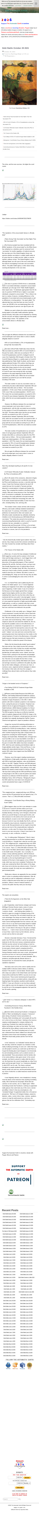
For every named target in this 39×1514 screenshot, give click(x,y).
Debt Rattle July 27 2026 (9, 1260)
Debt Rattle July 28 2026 (26, 1257)
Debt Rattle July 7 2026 (9, 1289)
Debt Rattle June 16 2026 (26, 1317)
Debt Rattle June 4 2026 (26, 1335)
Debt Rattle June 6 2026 (26, 1332)
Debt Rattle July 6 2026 (26, 1289)
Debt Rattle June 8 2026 (26, 1329)
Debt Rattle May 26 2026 (9, 1349)
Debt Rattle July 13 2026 (9, 1280)
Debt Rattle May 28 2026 (9, 1346)
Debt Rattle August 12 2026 (9, 1236)
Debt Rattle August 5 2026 (26, 1245)
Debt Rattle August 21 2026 (26, 1222)
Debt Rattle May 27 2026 (26, 1346)
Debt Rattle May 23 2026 (26, 1352)
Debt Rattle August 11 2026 (26, 1236)
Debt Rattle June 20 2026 (26, 1312)
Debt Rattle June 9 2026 (9, 1329)
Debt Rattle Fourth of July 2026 (26, 1291)
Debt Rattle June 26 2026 (26, 1303)
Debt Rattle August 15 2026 (26, 1231)
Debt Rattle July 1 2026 (9, 1297)
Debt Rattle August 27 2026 (26, 1213)
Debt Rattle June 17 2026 (9, 1317)
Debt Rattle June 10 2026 (26, 1326)
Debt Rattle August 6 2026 (9, 1245)
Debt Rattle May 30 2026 (9, 1344)
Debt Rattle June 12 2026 (26, 1323)
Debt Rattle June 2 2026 (26, 1338)
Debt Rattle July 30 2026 (26, 1254)
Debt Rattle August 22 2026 (9, 1222)
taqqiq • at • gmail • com (19, 1507)
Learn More (18, 5)
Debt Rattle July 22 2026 (26, 1265)
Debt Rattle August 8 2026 (9, 1242)
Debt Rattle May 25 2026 (26, 1349)
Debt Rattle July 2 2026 (26, 1294)
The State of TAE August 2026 (9, 1231)
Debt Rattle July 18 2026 (26, 1271)
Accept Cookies (28, 5)
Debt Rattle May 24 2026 (9, 1352)
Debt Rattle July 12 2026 (26, 1280)
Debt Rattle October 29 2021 (15, 48)
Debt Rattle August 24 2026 (9, 1219)
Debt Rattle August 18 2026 (9, 1228)
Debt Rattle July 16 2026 (26, 1274)
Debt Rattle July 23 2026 (9, 1265)
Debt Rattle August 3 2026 (26, 1248)
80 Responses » (10, 56)
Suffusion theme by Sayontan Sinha (19, 1509)
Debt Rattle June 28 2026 (26, 1300)
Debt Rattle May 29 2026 (26, 1344)
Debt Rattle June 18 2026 (26, 1315)
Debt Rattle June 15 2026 (9, 1320)
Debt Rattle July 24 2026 (26, 1262)
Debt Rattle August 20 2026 (9, 1225)
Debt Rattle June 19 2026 (9, 1315)
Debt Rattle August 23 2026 (26, 1219)
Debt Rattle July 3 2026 (9, 1294)
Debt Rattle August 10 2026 (9, 1239)
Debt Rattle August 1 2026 (26, 1251)
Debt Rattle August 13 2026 (26, 1234)
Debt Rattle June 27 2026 (9, 1303)
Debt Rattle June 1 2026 (9, 1341)
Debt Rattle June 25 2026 (9, 1306)
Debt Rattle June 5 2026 (9, 1335)
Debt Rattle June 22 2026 (26, 1309)
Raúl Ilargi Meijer (16, 54)
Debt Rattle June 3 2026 (9, 1338)
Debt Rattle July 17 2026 (9, 1274)
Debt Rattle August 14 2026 (9, 1234)
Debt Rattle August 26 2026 (9, 1216)
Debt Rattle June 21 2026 (9, 1312)
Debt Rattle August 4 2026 (9, 1248)
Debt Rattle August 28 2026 (9, 1213)
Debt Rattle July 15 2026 (9, 1277)
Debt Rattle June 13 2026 (9, 1323)
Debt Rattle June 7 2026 (9, 1332)
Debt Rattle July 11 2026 (9, 1283)
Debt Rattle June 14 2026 (26, 1320)
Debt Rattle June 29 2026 (9, 1300)
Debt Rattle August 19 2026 (26, 1225)
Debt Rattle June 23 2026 (9, 1309)
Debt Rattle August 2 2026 (9, 1251)
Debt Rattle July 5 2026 (9, 1291)
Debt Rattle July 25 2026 (9, 1262)
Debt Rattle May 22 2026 (9, 1355)
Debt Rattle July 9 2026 (9, 1286)
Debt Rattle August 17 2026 (26, 1228)
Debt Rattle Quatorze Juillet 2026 (26, 1277)
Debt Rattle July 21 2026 (9, 1268)
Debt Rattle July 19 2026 (9, 1271)
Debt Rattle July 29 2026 (9, 1257)
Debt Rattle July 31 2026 (9, 1254)
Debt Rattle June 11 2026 (9, 1326)
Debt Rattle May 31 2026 (26, 1341)
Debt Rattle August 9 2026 (26, 1239)
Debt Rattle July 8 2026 (26, 1286)
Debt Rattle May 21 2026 (26, 1355)
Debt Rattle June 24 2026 (26, 1306)
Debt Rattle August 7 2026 (26, 1242)
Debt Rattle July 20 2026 (26, 1268)
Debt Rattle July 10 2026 (26, 1283)
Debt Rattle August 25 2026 (26, 1216)
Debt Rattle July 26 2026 (26, 1260)
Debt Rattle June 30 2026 (26, 1297)
